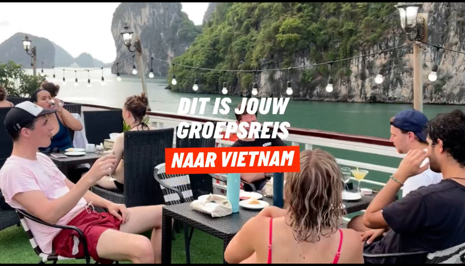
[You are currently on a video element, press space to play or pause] (232, 133)
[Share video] (457, 8)
